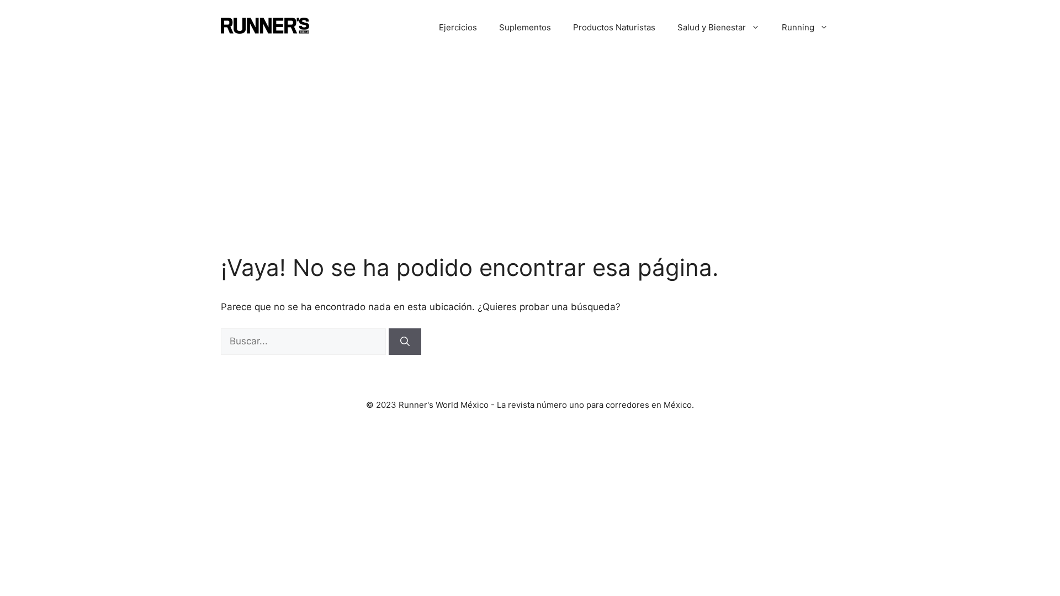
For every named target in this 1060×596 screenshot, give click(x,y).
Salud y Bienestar (711, 27)
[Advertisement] (530, 138)
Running (798, 27)
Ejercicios (458, 27)
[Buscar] (405, 341)
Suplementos (525, 27)
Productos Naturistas (614, 27)
